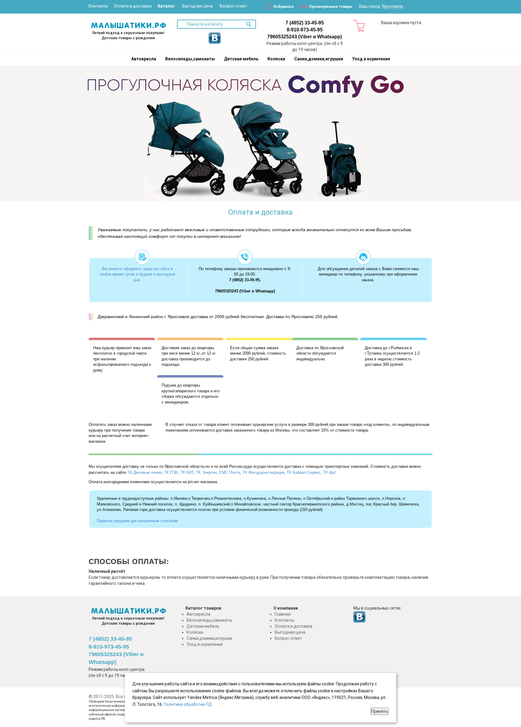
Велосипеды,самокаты (190, 58)
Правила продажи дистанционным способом (137, 520)
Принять (379, 711)
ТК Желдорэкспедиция (263, 472)
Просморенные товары (330, 7)
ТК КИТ (187, 472)
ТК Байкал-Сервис (303, 472)
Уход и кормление (371, 58)
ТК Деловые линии (144, 472)
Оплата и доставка (133, 6)
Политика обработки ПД (188, 704)
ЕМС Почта (229, 472)
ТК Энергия (206, 472)
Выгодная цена (197, 6)
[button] (12, 136)
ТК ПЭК (171, 472)
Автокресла (143, 58)
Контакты (98, 6)
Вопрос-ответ (233, 6)
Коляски (276, 58)
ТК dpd (329, 472)
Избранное (283, 7)
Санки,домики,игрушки (318, 58)
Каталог (166, 6)
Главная (283, 614)
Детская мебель (241, 58)
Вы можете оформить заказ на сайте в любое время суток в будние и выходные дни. (137, 274)
